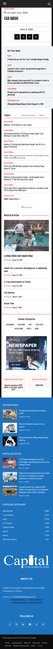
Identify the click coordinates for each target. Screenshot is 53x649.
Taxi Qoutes (9, 292)
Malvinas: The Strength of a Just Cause (18, 125)
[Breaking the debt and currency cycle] (10, 414)
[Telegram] (29, 624)
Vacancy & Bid (9, 196)
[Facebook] (17, 37)
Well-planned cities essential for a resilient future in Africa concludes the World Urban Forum (28, 81)
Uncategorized (13, 100)
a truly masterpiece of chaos (17, 281)
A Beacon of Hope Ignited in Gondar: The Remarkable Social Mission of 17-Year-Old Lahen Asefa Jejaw (24, 178)
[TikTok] (36, 624)
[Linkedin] (23, 624)
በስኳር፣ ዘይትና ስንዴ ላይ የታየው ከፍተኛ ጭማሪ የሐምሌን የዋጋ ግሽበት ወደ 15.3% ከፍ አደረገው (26, 156)
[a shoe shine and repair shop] (26, 235)
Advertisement (28, 115)
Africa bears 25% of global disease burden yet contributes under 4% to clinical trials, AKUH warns (26, 189)
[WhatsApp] (36, 37)
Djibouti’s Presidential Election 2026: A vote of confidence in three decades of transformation (34, 476)
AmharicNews (8, 152)
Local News (11, 89)
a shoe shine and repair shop (18, 255)
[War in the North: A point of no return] (10, 428)
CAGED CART (39, 385)
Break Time (9, 303)
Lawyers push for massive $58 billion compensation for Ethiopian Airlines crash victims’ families (33, 489)
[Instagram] (16, 624)
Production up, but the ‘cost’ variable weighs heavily (28, 59)
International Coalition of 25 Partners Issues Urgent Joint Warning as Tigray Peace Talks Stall (23, 134)
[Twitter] (23, 37)
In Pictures (9, 9)
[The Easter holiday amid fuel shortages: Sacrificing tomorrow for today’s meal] (10, 463)
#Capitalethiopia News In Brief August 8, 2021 (25, 104)
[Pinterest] (29, 37)
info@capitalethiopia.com (24, 597)
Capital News (8, 122)
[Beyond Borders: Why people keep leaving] (10, 441)
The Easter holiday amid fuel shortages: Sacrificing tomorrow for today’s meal (34, 462)
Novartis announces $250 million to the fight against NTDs (13, 387)
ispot (9, 56)
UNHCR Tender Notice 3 (11, 199)
